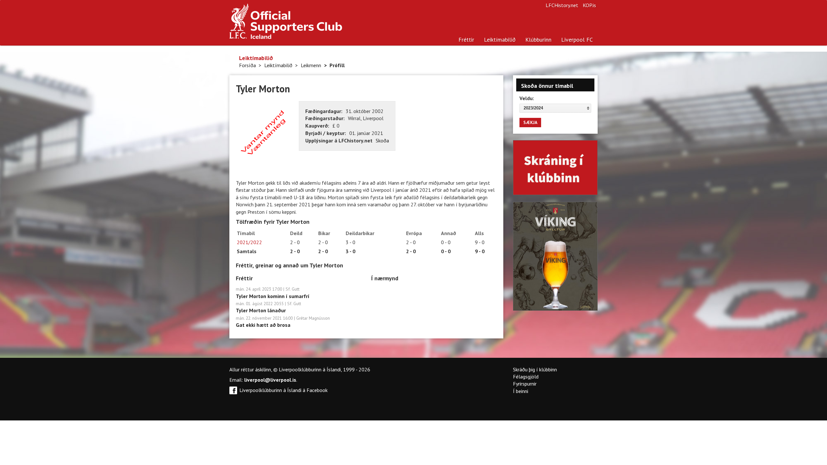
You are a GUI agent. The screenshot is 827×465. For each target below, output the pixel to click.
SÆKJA (530, 122)
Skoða (382, 140)
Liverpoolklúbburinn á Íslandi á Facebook (283, 390)
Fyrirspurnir (525, 383)
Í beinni (520, 391)
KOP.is (589, 5)
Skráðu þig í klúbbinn (535, 369)
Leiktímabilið (500, 39)
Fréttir (466, 39)
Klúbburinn (538, 39)
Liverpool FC (577, 39)
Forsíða (247, 65)
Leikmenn (311, 65)
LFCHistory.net (562, 5)
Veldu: (526, 98)
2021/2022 (249, 242)
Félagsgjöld (526, 376)
